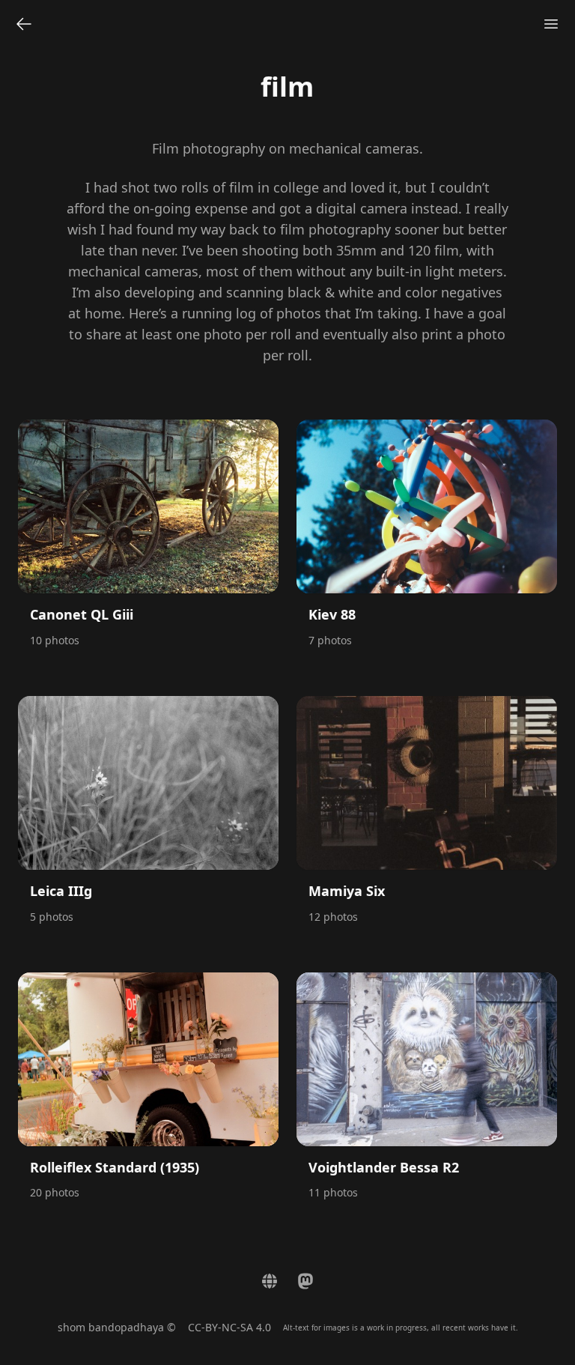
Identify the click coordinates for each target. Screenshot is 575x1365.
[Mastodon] (305, 1281)
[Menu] (551, 24)
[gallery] (24, 24)
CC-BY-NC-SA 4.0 (229, 1327)
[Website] (270, 1281)
